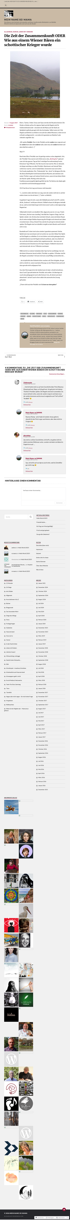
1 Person (30, 402)
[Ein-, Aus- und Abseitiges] (11, 985)
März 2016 (41, 777)
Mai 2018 (41, 672)
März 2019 (41, 636)
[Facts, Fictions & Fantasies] (11, 851)
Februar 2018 (42, 684)
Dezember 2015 (43, 789)
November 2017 (43, 696)
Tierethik (9, 692)
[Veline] (11, 1014)
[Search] (5, 5)
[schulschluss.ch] (11, 1148)
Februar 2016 (42, 781)
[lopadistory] (26, 1000)
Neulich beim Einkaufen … (13, 660)
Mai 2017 (41, 721)
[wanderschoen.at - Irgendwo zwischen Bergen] (26, 896)
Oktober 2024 (42, 591)
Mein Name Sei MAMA (18, 19)
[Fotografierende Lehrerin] (26, 1088)
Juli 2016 (41, 761)
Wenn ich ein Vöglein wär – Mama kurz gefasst (16, 709)
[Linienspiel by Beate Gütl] (26, 955)
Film (45, 313)
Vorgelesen (9, 700)
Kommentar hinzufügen (56, 374)
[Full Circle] (26, 1014)
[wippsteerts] (26, 1118)
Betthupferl (54, 159)
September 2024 (43, 595)
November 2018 (43, 652)
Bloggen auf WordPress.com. (13, 1216)
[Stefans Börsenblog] (26, 985)
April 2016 (41, 773)
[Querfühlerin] (26, 881)
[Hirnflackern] (11, 896)
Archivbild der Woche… (18, 564)
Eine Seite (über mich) (42, 545)
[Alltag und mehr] (11, 1178)
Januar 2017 (41, 737)
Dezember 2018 (43, 648)
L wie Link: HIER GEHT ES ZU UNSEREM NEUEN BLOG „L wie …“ (21, 1)
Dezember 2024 (43, 587)
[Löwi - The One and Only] (11, 807)
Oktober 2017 (42, 700)
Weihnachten (10, 704)
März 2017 (41, 729)
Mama (29, 316)
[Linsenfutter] (26, 910)
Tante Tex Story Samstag (13, 684)
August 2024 (42, 599)
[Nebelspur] (26, 940)
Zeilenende (27, 383)
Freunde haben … (41, 522)
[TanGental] (26, 822)
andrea (14, 547)
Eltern (32, 313)
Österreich (24, 313)
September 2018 (43, 660)
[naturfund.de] (11, 1118)
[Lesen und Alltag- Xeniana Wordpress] (11, 1133)
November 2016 (43, 745)
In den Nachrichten (11, 644)
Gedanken (9, 628)
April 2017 (41, 725)
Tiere (7, 688)
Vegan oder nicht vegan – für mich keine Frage (19, 696)
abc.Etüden (9, 591)
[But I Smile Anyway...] (26, 836)
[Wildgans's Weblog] (11, 970)
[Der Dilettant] (26, 970)
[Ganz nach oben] (64, 1209)
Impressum (39, 549)
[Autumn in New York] (26, 1133)
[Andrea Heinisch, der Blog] (26, 1074)
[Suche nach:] (18, 516)
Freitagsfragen (10, 623)
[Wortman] (11, 881)
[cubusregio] (26, 1029)
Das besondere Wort (12, 611)
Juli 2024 (41, 603)
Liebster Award (10, 652)
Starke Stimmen (40, 561)
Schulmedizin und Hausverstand (15, 672)
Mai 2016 (41, 769)
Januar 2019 (41, 644)
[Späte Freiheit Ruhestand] (11, 1074)
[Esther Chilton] (11, 866)
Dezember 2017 (43, 692)
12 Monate (9, 583)
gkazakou (27, 436)
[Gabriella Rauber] (11, 836)
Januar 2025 (41, 583)
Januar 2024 (41, 623)
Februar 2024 (42, 619)
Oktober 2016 (42, 749)
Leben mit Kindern (26, 32)
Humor (15, 32)
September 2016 (43, 753)
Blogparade (9, 607)
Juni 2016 (41, 765)
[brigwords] (26, 1148)
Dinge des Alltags (11, 615)
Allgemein (8, 32)
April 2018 (41, 676)
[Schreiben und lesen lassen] (26, 1059)
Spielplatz (51, 316)
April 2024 (41, 615)
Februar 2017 (42, 733)
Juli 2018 (41, 668)
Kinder (23, 316)
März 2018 (41, 680)
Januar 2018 (41, 688)
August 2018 (42, 664)
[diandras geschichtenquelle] (11, 1059)
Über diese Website (42, 565)
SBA (7, 664)
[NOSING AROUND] (26, 1163)
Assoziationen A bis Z (12, 599)
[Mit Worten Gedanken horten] (11, 925)
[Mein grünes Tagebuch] (11, 1044)
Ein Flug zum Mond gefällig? (44, 526)
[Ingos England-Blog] (26, 1044)
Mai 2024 (41, 611)
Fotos (7, 619)
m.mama (10, 125)
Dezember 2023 (43, 628)
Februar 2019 (42, 640)
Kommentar (59, 503)
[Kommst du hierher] (11, 1089)
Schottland (37, 316)
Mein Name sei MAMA (34, 413)
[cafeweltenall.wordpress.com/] (26, 925)
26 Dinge (8, 587)
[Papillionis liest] (26, 1103)
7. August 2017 (13, 122)
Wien (22, 318)
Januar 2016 (41, 785)
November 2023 (43, 632)
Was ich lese (39, 569)
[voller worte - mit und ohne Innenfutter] (11, 910)
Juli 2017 (41, 712)
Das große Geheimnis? (43, 534)
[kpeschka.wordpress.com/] (11, 1163)
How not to (9, 636)
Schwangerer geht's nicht (13, 676)
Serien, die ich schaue (42, 557)
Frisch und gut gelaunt (42, 530)
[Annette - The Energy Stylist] (11, 955)
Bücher (8, 603)
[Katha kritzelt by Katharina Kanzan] (26, 1192)
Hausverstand (10, 632)
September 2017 (43, 704)
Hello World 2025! (41, 518)
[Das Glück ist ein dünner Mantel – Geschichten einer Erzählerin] (11, 999)
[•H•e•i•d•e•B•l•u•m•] (26, 807)
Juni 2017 (41, 717)
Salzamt (38, 553)
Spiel (44, 316)
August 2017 (42, 708)
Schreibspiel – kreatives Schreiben (16, 668)
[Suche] (30, 516)
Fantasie (39, 313)
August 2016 (42, 757)
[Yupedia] (11, 1104)
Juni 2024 (41, 607)
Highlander (52, 313)
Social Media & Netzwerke (14, 680)
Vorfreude (60, 316)
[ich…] (11, 940)
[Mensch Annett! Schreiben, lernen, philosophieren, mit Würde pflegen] (26, 1178)
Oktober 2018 (42, 656)
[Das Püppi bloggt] (26, 851)
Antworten (27, 405)
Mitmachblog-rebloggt (13, 656)
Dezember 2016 (43, 741)
